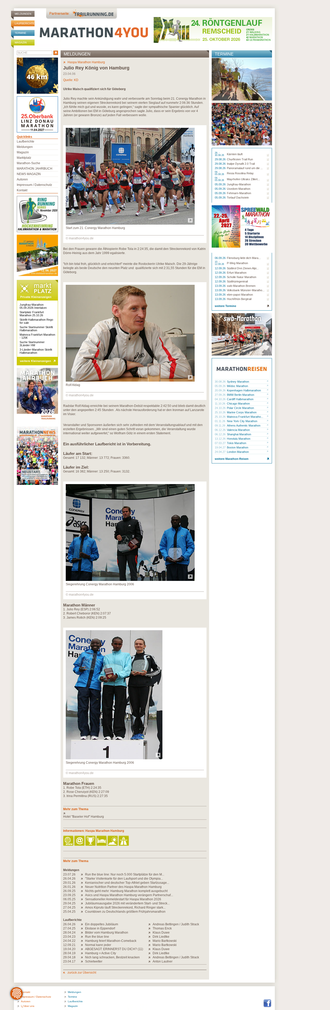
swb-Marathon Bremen (241, 285)
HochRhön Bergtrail (239, 299)
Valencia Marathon (238, 429)
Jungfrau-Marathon (239, 184)
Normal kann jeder (98, 945)
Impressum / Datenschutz (34, 185)
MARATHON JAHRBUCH (34, 168)
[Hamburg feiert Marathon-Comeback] (83, 941)
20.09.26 (220, 390)
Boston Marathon (237, 447)
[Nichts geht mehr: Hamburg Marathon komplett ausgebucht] (83, 891)
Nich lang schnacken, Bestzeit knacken (112, 957)
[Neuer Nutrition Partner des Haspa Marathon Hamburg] (83, 887)
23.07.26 (69, 874)
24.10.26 (220, 407)
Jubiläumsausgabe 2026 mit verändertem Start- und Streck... (127, 903)
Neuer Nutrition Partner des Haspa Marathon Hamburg (123, 887)
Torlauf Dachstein (238, 197)
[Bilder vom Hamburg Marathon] (83, 932)
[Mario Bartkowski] (150, 941)
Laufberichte (25, 23)
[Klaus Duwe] (150, 932)
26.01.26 (69, 887)
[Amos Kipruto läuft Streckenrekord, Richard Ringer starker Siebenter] (83, 907)
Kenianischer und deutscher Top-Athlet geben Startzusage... (127, 883)
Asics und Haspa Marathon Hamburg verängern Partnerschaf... (129, 895)
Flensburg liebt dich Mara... (244, 257)
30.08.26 (220, 381)
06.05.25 (69, 899)
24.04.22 (69, 941)
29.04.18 (69, 957)
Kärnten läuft (235, 154)
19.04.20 (69, 949)
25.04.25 (69, 911)
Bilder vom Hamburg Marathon (106, 932)
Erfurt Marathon (236, 272)
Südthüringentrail (237, 281)
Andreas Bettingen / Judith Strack (176, 924)
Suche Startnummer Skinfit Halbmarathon (36, 329)
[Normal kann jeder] (83, 945)
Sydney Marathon (238, 381)
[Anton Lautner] (150, 961)
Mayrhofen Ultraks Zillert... (243, 179)
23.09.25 (69, 895)
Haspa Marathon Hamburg (86, 62)
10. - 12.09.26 (220, 263)
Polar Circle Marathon (240, 407)
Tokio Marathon (236, 443)
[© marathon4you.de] (130, 223)
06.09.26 (220, 257)
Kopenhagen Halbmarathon (244, 390)
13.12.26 (220, 438)
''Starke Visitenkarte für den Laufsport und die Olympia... (124, 878)
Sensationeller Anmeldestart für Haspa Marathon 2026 (123, 899)
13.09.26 (220, 285)
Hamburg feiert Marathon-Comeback (110, 941)
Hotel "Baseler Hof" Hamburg (83, 816)
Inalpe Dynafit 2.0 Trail (241, 163)
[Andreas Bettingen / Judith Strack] (150, 924)
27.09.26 (220, 394)
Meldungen (23, 13)
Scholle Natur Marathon (241, 277)
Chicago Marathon (238, 403)
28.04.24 (69, 932)
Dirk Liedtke (161, 936)
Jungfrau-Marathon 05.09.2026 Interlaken (33, 306)
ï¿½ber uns (27, 1006)
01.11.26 (220, 421)
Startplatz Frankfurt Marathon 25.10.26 (32, 314)
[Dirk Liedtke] (150, 936)
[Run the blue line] (83, 936)
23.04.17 (69, 961)
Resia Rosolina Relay (240, 173)
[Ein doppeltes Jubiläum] (83, 924)
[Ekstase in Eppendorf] (83, 928)
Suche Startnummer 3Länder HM (32, 344)
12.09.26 (220, 268)
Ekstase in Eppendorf (100, 928)
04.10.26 (220, 399)
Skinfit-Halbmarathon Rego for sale (36, 321)
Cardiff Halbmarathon (240, 399)
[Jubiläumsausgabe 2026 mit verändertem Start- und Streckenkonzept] (83, 903)
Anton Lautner (162, 961)
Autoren (22, 179)
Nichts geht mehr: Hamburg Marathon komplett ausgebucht (126, 891)
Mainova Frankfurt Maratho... (245, 416)
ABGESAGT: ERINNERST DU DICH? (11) (114, 949)
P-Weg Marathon (237, 263)
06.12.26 (220, 429)
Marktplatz (24, 158)
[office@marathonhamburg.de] (79, 841)
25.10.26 (220, 412)
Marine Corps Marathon (242, 412)
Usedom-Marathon (238, 188)
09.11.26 (220, 425)
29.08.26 (220, 159)
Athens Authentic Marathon (243, 425)
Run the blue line (97, 936)
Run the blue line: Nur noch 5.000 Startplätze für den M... (124, 874)
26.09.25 (69, 891)
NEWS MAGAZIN (29, 174)
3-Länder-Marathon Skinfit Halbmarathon (36, 351)
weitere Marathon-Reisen (232, 458)
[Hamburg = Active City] (83, 953)
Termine (20, 32)
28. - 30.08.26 (220, 154)
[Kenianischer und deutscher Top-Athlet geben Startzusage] (83, 882)
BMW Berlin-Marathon (240, 394)
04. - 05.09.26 (220, 173)
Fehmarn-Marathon (239, 193)
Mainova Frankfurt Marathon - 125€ (37, 336)
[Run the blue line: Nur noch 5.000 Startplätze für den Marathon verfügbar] (83, 874)
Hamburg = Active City (100, 953)
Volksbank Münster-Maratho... (246, 290)
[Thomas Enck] (150, 928)
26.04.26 (69, 878)
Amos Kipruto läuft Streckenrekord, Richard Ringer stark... (125, 907)
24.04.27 (220, 451)
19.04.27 (220, 447)
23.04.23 (69, 936)
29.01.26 (69, 883)
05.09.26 (220, 184)
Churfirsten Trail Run (240, 159)
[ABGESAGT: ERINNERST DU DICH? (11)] (83, 949)
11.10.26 (220, 403)
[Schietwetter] (83, 961)
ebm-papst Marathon (240, 294)
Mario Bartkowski (165, 941)
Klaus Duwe (161, 932)
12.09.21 (69, 945)
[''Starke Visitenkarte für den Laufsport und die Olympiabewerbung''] (83, 878)
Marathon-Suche (28, 163)
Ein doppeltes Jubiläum (101, 924)
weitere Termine (225, 305)
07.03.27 (220, 443)
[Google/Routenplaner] (124, 841)
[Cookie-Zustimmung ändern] (16, 993)
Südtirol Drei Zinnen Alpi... (243, 268)
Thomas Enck (162, 928)
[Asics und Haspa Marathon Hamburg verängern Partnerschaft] (83, 895)
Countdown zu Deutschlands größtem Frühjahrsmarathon (125, 911)
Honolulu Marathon (238, 438)
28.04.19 (69, 953)
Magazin (21, 42)
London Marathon (238, 451)
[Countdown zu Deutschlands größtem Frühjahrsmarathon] (83, 911)
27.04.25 (69, 907)
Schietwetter (93, 961)
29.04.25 (69, 903)
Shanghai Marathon (239, 434)
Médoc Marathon (237, 386)
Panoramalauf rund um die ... (245, 168)
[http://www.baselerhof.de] (135, 813)
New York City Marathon (242, 421)
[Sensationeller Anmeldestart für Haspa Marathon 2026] (83, 899)
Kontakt (22, 190)
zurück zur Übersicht (82, 972)
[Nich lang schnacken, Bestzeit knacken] (83, 957)
